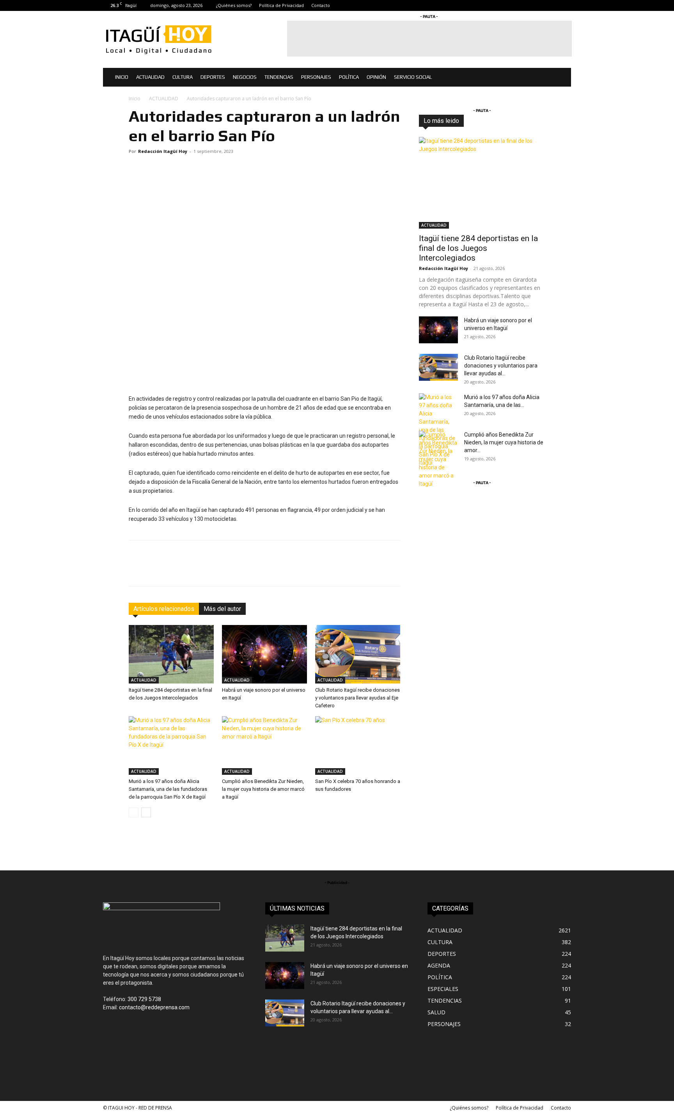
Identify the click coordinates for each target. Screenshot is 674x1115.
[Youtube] (565, 5)
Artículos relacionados (163, 609)
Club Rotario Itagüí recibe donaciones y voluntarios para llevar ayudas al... (500, 365)
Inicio (134, 98)
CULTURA (182, 77)
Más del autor (222, 609)
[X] (552, 5)
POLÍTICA (349, 77)
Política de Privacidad (281, 5)
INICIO (121, 77)
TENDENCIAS (278, 77)
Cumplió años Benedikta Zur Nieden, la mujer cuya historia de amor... (503, 442)
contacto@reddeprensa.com (154, 1007)
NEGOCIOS (245, 77)
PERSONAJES (316, 77)
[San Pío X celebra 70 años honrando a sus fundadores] (357, 745)
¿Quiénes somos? (234, 5)
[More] (380, 570)
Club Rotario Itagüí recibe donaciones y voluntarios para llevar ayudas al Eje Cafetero (357, 697)
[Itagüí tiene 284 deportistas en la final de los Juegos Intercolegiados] (171, 654)
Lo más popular (527, 121)
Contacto (320, 5)
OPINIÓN (376, 77)
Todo (460, 121)
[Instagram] (539, 5)
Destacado (487, 121)
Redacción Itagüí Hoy (162, 151)
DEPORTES (212, 77)
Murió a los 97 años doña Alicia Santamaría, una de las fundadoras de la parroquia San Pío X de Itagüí (168, 789)
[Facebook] (526, 5)
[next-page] (146, 812)
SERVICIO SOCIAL (413, 77)
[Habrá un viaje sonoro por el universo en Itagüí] (264, 654)
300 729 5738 (144, 999)
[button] (561, 78)
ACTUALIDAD (150, 77)
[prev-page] (133, 812)
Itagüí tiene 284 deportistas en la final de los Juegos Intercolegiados (478, 248)
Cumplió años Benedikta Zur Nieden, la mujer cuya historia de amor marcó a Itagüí (263, 789)
